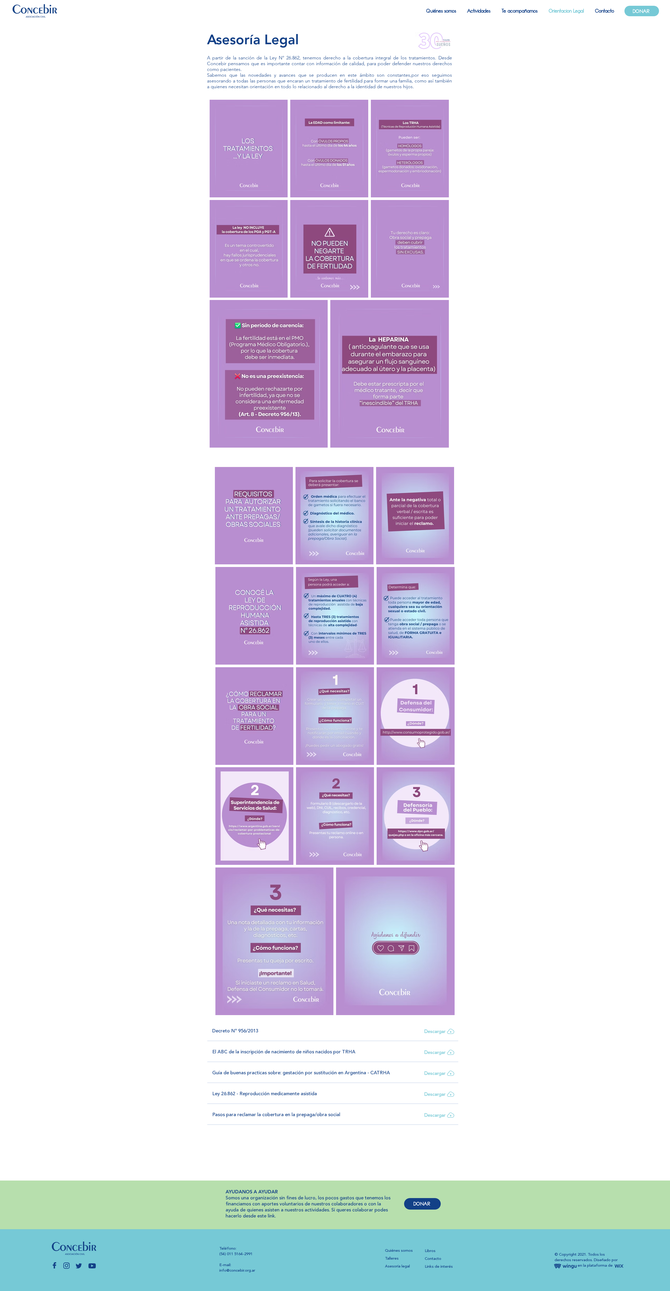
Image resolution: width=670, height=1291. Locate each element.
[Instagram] (67, 1265)
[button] (477, 11)
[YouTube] (92, 1266)
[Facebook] (54, 1265)
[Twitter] (79, 1266)
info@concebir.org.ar (237, 1271)
